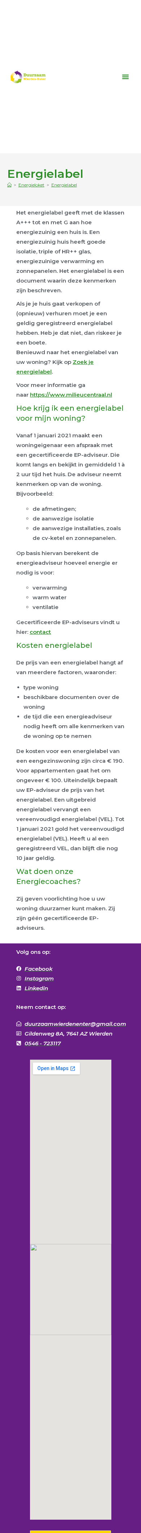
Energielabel (64, 185)
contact (40, 631)
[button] (125, 76)
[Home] (9, 185)
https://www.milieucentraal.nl (71, 394)
